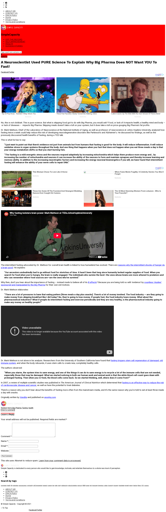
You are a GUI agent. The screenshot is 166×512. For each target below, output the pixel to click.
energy (131, 485)
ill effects (92, 282)
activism (79, 485)
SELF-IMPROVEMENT (15, 42)
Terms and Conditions (15, 22)
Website (5, 450)
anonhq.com (50, 397)
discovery (115, 485)
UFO (142, 485)
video (56, 485)
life (11, 485)
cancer (87, 485)
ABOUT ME (10, 11)
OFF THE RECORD (13, 39)
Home (8, 17)
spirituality (30, 485)
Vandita (23, 397)
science (50, 485)
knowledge (121, 485)
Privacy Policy (11, 20)
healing (135, 485)
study (59, 485)
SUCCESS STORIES (14, 46)
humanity (110, 485)
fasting (25, 408)
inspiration (4, 485)
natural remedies (72, 485)
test (91, 485)
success (146, 485)
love (53, 485)
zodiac (106, 485)
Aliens (139, 485)
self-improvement (37, 485)
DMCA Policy (11, 15)
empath (127, 485)
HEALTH (9, 44)
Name (4, 441)
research (45, 485)
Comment (6, 436)
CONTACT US (11, 13)
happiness (101, 485)
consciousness (23, 485)
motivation (15, 485)
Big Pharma (16, 408)
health (31, 408)
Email (4, 446)
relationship (64, 485)
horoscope (95, 485)
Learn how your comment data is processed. (60, 460)
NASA (83, 485)
